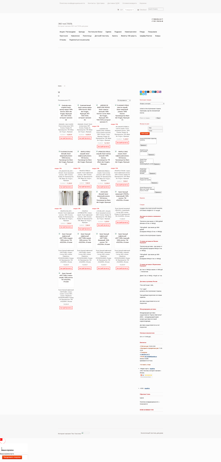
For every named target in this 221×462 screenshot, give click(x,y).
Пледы (142, 32)
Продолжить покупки (12, 457)
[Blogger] (151, 92)
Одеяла (108, 32)
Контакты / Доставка (96, 3)
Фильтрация (144, 133)
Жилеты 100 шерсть (129, 36)
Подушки (118, 32)
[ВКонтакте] (141, 92)
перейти (152, 368)
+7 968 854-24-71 (145, 354)
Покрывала (152, 32)
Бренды (82, 32)
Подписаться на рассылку (79, 40)
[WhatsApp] (141, 94)
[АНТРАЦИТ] (144, 170)
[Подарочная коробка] (145, 180)
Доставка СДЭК (113, 3)
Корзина (143, 3)
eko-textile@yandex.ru (151, 356)
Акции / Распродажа (67, 32)
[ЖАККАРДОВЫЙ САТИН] (146, 164)
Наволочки (75, 36)
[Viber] (160, 92)
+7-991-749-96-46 (157, 21)
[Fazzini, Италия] (147, 190)
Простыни (64, 36)
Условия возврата (129, 3)
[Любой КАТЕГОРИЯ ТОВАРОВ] (148, 138)
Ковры (157, 36)
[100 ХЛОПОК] (144, 151)
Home (59, 86)
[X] (148, 92)
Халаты (115, 36)
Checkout (143, 10)
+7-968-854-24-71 (157, 19)
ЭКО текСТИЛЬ (65, 23)
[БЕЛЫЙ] (144, 173)
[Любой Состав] (144, 150)
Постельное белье (95, 32)
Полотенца (87, 36)
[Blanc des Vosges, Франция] (147, 189)
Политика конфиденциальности (72, 3)
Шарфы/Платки (146, 36)
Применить (143, 145)
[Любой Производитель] (147, 188)
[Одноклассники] (143, 92)
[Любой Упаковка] (145, 178)
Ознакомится (144, 404)
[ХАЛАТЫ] (148, 140)
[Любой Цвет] (144, 169)
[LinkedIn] (153, 92)
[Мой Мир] (146, 92)
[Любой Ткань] (146, 159)
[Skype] (143, 94)
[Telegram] (146, 94)
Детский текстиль (102, 36)
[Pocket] (158, 92)
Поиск (158, 118)
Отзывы (63, 40)
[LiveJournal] (155, 92)
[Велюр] (146, 162)
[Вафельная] (146, 161)
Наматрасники (130, 32)
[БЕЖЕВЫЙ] (144, 172)
